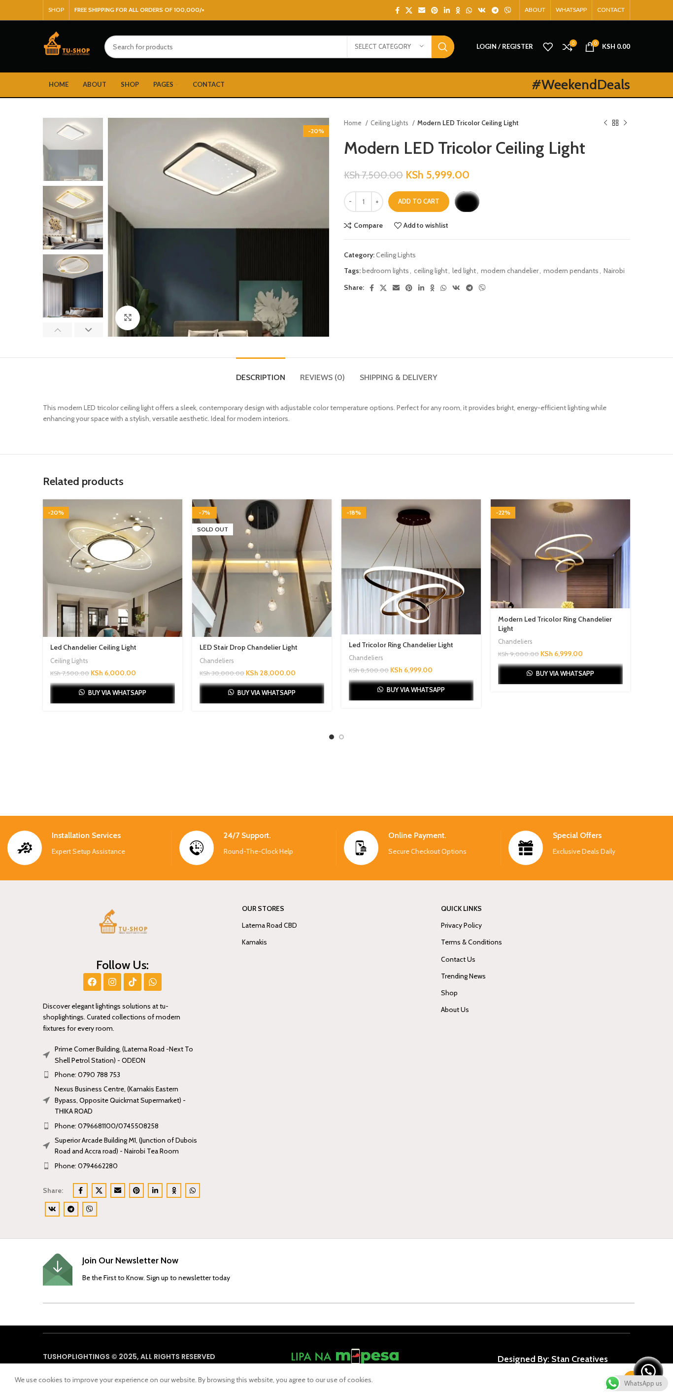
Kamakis (254, 942)
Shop (449, 992)
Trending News (463, 976)
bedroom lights (385, 270)
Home (353, 123)
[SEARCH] (443, 46)
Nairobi (614, 270)
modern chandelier (509, 270)
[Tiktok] (132, 982)
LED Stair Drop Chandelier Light (249, 647)
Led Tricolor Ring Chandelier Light (401, 644)
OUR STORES (263, 908)
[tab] (260, 372)
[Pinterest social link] (434, 10)
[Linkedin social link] (447, 10)
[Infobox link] (85, 848)
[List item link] (122, 1074)
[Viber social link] (508, 10)
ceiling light (430, 270)
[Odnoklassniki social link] (458, 10)
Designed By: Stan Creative (551, 1359)
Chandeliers (217, 660)
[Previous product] (605, 123)
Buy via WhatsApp (117, 693)
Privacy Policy (461, 925)
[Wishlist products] (548, 47)
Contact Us (458, 959)
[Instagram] (112, 982)
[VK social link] (482, 10)
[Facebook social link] (397, 10)
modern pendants (571, 270)
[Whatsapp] (153, 982)
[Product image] (112, 568)
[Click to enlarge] (127, 318)
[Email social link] (421, 10)
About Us (455, 1009)
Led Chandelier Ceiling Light (93, 647)
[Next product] (625, 123)
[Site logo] (66, 45)
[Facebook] (92, 982)
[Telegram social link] (495, 10)
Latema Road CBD (269, 925)
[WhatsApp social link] (469, 10)
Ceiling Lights (390, 123)
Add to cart (418, 201)
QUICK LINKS (461, 908)
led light (464, 270)
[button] (466, 201)
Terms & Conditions (471, 942)
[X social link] (409, 10)
